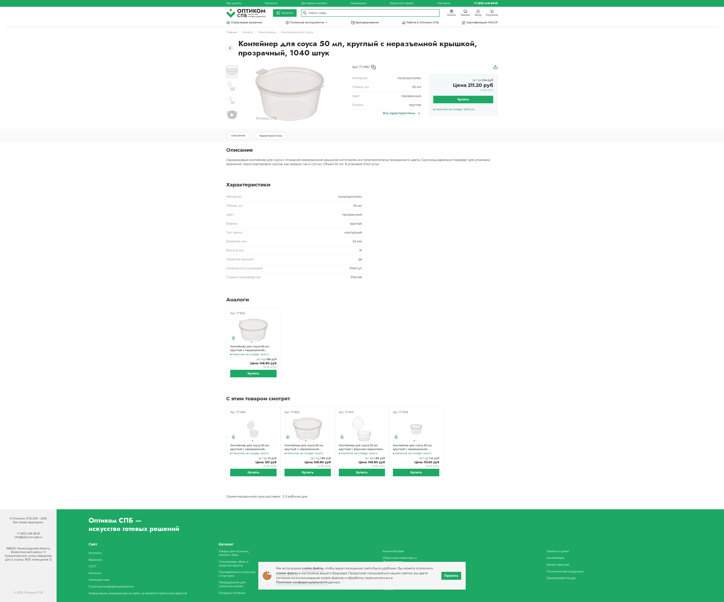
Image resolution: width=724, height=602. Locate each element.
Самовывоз (358, 3)
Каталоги (271, 3)
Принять (451, 575)
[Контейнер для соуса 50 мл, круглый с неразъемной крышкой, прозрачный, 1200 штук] (253, 330)
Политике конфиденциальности (301, 582)
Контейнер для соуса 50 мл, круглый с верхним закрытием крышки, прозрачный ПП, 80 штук (361, 447)
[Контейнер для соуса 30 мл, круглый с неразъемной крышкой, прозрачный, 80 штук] (253, 429)
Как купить (233, 3)
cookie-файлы (313, 568)
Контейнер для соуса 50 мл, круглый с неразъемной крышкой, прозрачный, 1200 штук (249, 348)
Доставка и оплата (314, 3)
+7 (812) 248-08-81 (28, 533)
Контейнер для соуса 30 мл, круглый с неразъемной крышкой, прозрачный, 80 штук (252, 447)
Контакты (443, 3)
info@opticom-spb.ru (28, 537)
